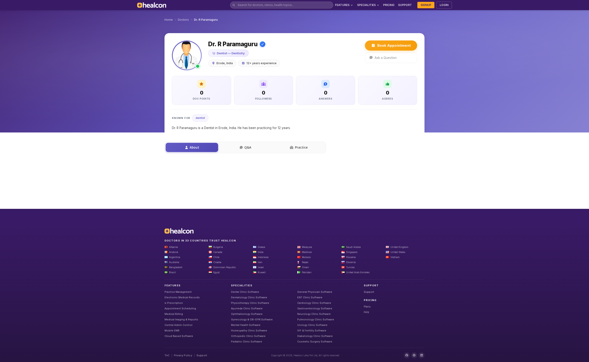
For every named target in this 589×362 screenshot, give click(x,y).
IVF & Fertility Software (311, 330)
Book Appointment (394, 45)
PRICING (388, 5)
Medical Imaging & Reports (181, 319)
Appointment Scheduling (180, 308)
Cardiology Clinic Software (314, 303)
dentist (200, 118)
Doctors (183, 19)
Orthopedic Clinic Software (248, 336)
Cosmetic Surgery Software (314, 341)
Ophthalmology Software (247, 314)
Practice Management (178, 291)
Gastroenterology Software (314, 308)
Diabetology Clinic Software (315, 336)
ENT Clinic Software (309, 297)
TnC (167, 355)
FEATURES (342, 5)
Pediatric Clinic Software (246, 341)
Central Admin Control (178, 325)
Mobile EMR (172, 330)
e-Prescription (174, 303)
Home (169, 19)
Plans (367, 306)
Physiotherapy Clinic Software (250, 303)
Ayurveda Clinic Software (247, 308)
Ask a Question (386, 58)
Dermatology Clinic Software (249, 297)
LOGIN (444, 5)
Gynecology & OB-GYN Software (252, 319)
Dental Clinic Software (245, 291)
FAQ (366, 312)
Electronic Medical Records (182, 297)
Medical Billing (174, 314)
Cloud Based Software (179, 336)
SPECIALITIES (366, 5)
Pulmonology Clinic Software (315, 319)
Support (369, 291)
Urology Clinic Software (312, 325)
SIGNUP (426, 5)
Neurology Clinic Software (314, 314)
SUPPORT (405, 5)
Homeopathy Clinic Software (249, 330)
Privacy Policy (183, 355)
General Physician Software (314, 291)
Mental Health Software (245, 325)
